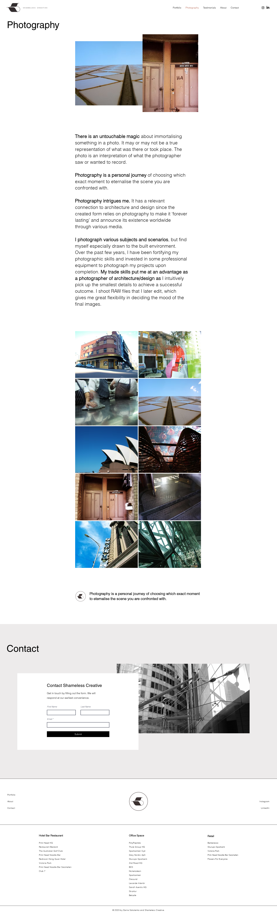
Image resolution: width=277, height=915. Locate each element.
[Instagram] (263, 7)
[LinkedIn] (268, 7)
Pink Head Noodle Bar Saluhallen (223, 855)
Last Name (86, 707)
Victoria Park (213, 851)
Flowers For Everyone (218, 859)
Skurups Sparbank (216, 847)
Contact (23, 648)
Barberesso (213, 843)
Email (49, 719)
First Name (52, 707)
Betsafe (132, 895)
